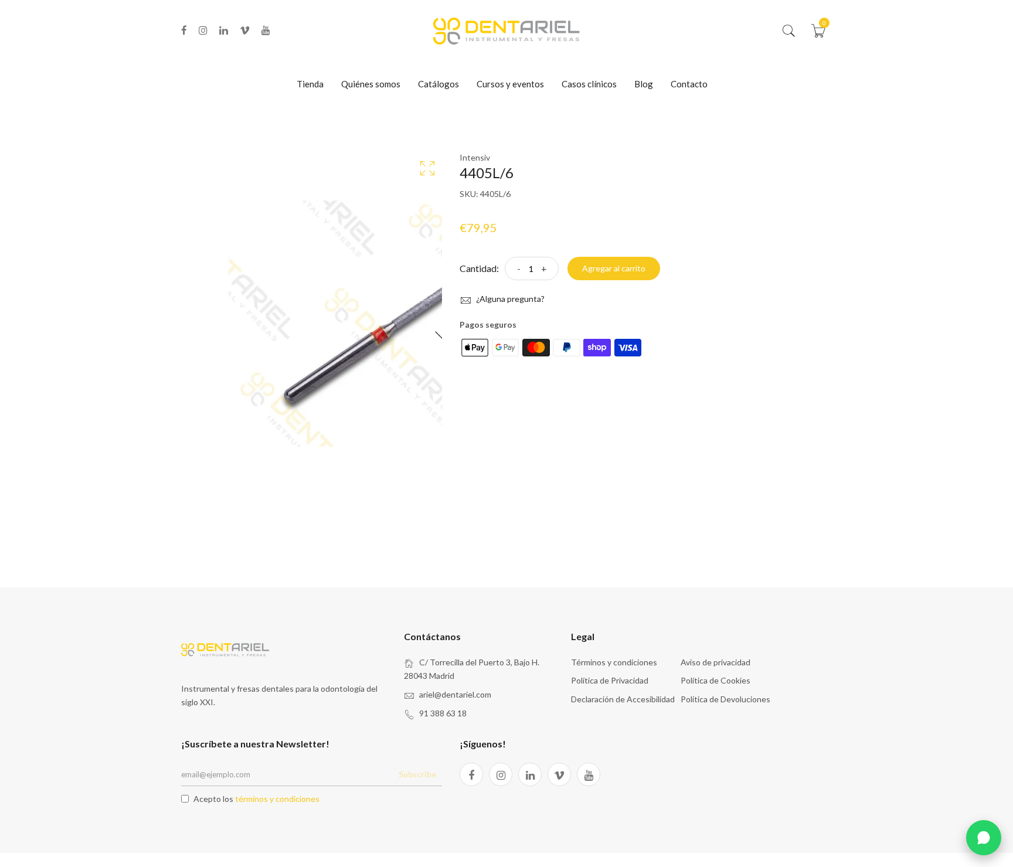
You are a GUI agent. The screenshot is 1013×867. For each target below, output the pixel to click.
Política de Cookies (715, 680)
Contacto (689, 84)
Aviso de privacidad (715, 662)
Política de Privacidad (609, 680)
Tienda (310, 84)
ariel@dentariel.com (455, 694)
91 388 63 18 (443, 713)
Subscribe (417, 774)
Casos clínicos (589, 84)
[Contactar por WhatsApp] (983, 837)
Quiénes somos (370, 84)
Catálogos (438, 84)
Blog (643, 84)
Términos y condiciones (614, 662)
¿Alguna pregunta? (509, 299)
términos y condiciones (277, 799)
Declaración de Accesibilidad (623, 699)
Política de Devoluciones (725, 699)
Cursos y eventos (510, 84)
